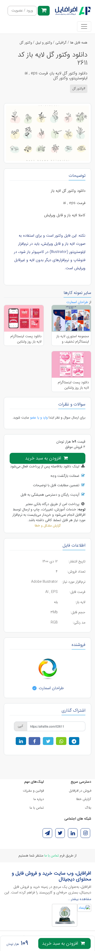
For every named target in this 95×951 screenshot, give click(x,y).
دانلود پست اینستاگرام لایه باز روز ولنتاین (26, 339)
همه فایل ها (78, 42)
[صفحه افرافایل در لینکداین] (73, 833)
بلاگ (88, 807)
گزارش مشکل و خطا (48, 525)
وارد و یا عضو (39, 417)
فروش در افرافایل (80, 790)
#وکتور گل (78, 88)
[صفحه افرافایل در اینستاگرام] (85, 833)
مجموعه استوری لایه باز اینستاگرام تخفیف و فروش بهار (72, 339)
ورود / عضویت (22, 10)
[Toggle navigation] (84, 26)
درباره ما (38, 799)
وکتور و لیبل (43, 42)
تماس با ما (37, 807)
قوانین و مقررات (33, 790)
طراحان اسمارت (50, 688)
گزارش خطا (83, 799)
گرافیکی (61, 42)
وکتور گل (26, 42)
